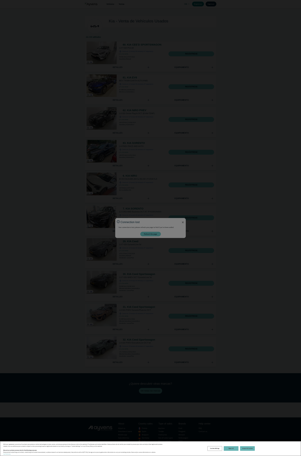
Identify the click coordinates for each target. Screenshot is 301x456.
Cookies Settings (214, 448)
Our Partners (7, 454)
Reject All (231, 448)
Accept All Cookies (247, 448)
